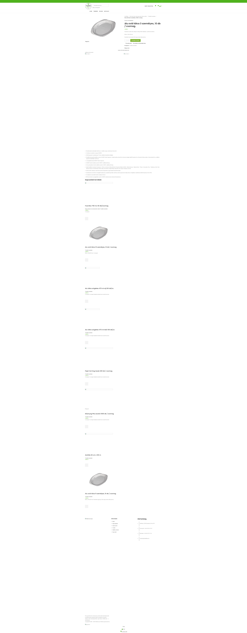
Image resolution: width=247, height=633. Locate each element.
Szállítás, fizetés (115, 529)
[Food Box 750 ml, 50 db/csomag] (123, 192)
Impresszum (114, 525)
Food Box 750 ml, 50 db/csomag (96, 206)
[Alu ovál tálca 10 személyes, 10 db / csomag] (123, 233)
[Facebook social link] (160, 1)
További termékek (151, 16)
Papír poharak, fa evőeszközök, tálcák (92, 208)
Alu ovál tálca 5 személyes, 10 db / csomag (100, 494)
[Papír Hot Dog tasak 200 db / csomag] (123, 357)
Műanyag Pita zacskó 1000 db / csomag (99, 414)
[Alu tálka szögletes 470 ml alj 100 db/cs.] (123, 274)
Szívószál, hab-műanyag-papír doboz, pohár (138, 16)
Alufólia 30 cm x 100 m (93, 455)
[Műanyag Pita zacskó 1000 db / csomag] (123, 398)
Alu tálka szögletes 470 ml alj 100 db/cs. (99, 288)
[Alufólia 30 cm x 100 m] (123, 441)
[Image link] (97, 566)
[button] (86, 218)
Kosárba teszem (135, 40)
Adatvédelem (115, 523)
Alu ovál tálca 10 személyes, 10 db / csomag (100, 247)
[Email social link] (132, 48)
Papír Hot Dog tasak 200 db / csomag (98, 371)
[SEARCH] (107, 6)
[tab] (123, 50)
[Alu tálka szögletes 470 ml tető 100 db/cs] (123, 316)
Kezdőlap (126, 16)
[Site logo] (88, 6)
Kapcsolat (114, 532)
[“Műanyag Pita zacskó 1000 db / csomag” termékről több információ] (86, 426)
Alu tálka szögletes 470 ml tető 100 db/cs (100, 330)
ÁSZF (113, 521)
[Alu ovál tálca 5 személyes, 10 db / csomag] (123, 479)
